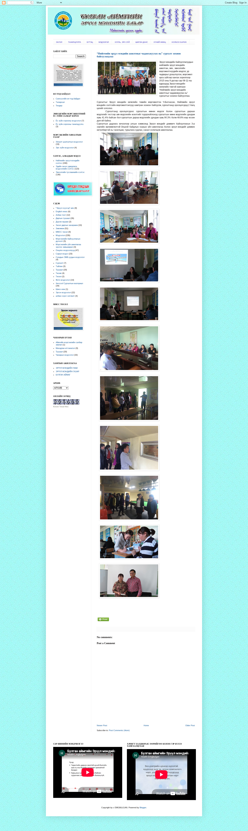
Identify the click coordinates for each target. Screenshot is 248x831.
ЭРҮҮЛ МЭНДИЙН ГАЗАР (67, 371)
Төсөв (58, 273)
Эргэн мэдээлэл (63, 292)
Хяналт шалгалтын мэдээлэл (69, 142)
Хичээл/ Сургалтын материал (69, 283)
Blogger (143, 807)
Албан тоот (61, 215)
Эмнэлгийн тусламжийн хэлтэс (70, 172)
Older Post (190, 725)
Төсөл (58, 276)
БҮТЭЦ (90, 42)
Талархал (60, 102)
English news (61, 211)
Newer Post (102, 725)
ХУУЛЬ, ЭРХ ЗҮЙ (122, 42)
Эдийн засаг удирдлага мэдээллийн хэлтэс (66, 167)
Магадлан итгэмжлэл (65, 348)
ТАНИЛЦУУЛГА (74, 42)
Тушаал (59, 270)
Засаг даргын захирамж (67, 225)
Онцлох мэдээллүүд (65, 250)
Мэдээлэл (60, 235)
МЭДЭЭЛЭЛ (104, 42)
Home (146, 725)
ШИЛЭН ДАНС (141, 42)
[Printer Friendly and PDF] (103, 621)
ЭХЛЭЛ (59, 42)
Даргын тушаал (63, 218)
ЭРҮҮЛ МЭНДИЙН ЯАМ (67, 368)
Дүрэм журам (62, 222)
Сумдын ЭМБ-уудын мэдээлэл (70, 257)
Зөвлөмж (60, 228)
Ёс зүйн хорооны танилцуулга (69, 124)
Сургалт (59, 263)
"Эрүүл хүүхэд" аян (65, 208)
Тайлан (59, 266)
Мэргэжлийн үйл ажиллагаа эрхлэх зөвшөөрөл (68, 245)
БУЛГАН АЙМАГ (63, 375)
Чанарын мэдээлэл (65, 355)
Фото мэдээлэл (63, 280)
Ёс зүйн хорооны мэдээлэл (68, 121)
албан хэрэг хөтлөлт (65, 296)
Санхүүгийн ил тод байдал (68, 99)
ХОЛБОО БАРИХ (179, 42)
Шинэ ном (60, 289)
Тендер (59, 105)
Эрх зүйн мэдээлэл (65, 148)
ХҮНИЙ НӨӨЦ (160, 42)
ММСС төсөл (62, 232)
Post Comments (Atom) (119, 730)
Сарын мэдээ (62, 254)
